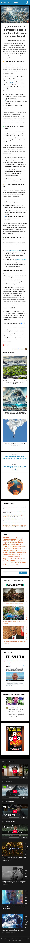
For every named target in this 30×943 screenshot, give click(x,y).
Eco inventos (13, 546)
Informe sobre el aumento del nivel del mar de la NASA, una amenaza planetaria (15, 468)
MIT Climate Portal (14, 83)
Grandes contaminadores (18, 552)
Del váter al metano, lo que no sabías (11, 507)
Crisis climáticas (14, 542)
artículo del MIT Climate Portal (13, 250)
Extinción (11, 550)
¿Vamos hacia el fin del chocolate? (10, 519)
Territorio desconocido (9, 565)
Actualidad (14, 538)
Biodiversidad (20, 538)
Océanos (19, 559)
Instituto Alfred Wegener (21, 259)
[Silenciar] (24, 777)
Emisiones (18, 546)
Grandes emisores (7, 554)
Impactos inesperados (14, 556)
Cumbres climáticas (14, 544)
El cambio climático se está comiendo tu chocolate (14, 511)
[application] (15, 771)
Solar (8, 563)
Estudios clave (9, 548)
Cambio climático (11, 540)
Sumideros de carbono (18, 563)
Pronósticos (10, 561)
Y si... (17, 565)
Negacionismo (9, 558)
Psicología (17, 561)
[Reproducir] (4, 777)
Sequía (21, 561)
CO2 (20, 540)
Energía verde (23, 546)
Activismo (6, 538)
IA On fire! (14, 554)
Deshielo (6, 546)
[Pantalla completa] (26, 777)
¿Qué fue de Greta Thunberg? (9, 523)
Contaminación (6, 542)
